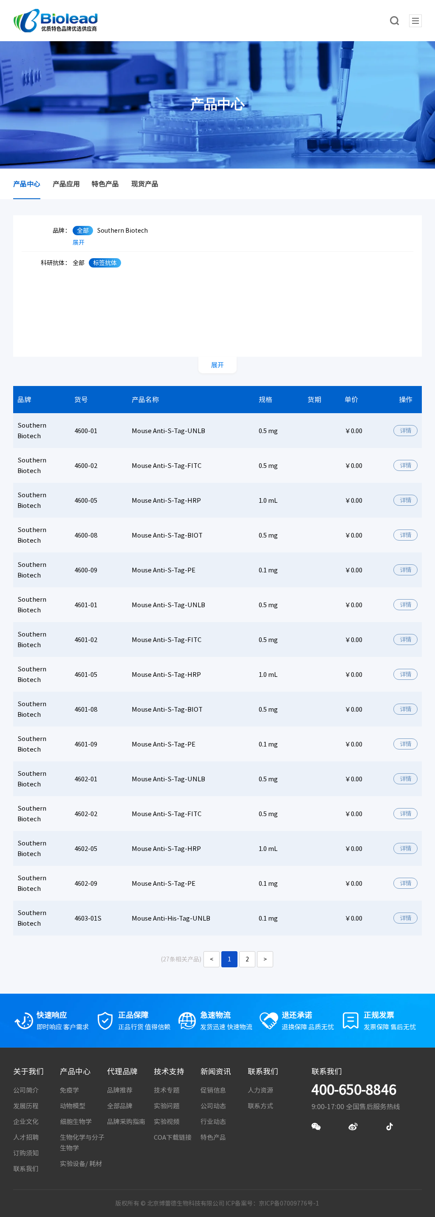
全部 (83, 231)
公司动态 (213, 1106)
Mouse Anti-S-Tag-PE (163, 570)
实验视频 (166, 1121)
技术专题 (166, 1090)
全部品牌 (120, 1106)
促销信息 (213, 1090)
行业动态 (213, 1121)
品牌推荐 (120, 1090)
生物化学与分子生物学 (82, 1142)
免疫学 (69, 1090)
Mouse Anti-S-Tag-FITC (166, 465)
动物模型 (72, 1106)
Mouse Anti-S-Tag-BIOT (167, 535)
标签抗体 (105, 263)
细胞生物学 (76, 1121)
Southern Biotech (122, 231)
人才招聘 (26, 1137)
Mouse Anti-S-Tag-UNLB (168, 431)
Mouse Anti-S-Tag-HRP (166, 500)
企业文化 (26, 1121)
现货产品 (144, 183)
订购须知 (26, 1153)
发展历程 (26, 1106)
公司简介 (26, 1090)
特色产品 (105, 183)
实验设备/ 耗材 (81, 1164)
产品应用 (66, 183)
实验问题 (166, 1106)
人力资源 (260, 1090)
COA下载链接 (173, 1137)
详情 (406, 431)
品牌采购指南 (126, 1121)
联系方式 (260, 1106)
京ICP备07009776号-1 (289, 1203)
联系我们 (26, 1169)
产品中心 (26, 183)
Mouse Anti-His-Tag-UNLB (171, 918)
